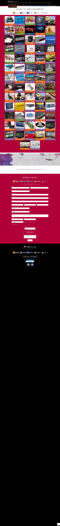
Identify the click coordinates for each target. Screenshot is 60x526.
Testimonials (34, 2)
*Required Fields (15, 224)
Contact (50, 2)
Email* (31, 186)
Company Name (14, 193)
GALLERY (30, 2)
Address (13, 196)
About (47, 2)
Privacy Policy (26, 258)
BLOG (44, 2)
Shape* (13, 220)
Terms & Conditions (33, 258)
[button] (22, 2)
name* (13, 186)
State (25, 203)
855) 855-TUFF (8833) (28, 184)
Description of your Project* (17, 213)
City (12, 203)
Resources (41, 2)
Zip (37, 203)
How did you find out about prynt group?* (19, 210)
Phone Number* (14, 189)
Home (19, 2)
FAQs (38, 2)
